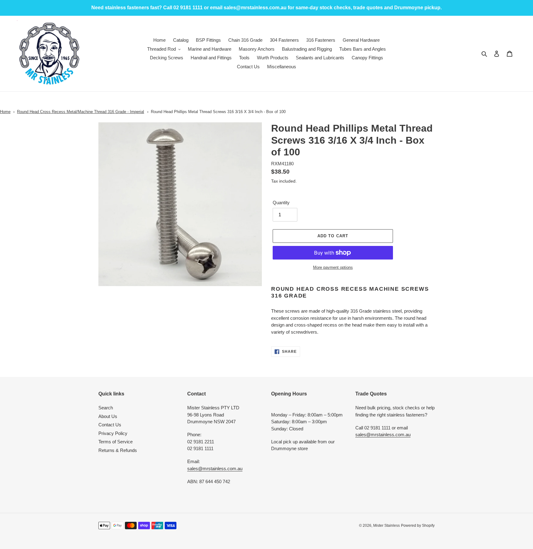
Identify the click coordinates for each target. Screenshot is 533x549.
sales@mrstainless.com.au (214, 468)
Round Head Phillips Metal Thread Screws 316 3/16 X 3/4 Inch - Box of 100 (218, 111)
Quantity (281, 202)
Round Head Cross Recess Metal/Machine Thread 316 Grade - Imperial (80, 111)
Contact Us (109, 424)
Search (105, 407)
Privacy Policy (112, 433)
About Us (107, 416)
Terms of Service (115, 441)
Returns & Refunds (117, 450)
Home (5, 111)
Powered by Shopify (418, 525)
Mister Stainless (386, 525)
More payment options (333, 267)
